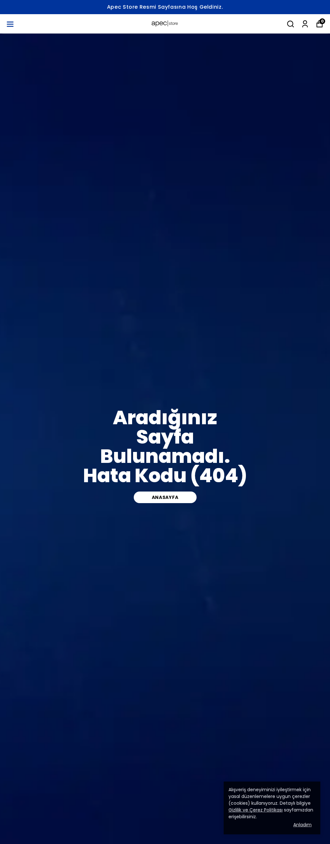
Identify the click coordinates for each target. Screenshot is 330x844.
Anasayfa (165, 497)
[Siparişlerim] (305, 24)
